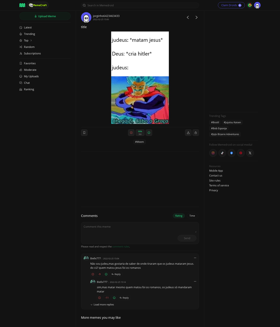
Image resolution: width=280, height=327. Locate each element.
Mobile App (216, 170)
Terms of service (219, 185)
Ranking (29, 89)
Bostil (216, 122)
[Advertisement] (233, 61)
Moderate (30, 70)
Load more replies (104, 304)
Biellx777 (95, 258)
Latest (28, 27)
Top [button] (26, 40)
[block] (195, 132)
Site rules (215, 180)
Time (192, 215)
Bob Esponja (220, 128)
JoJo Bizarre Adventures (226, 134)
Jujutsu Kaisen (233, 122)
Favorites (30, 63)
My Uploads (31, 76)
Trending (29, 34)
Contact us (215, 175)
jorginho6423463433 (106, 16)
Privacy (213, 190)
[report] (188, 132)
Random (29, 47)
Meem (140, 141)
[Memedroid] (22, 5)
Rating (178, 215)
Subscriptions (32, 53)
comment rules (120, 246)
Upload (46, 16)
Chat (27, 83)
